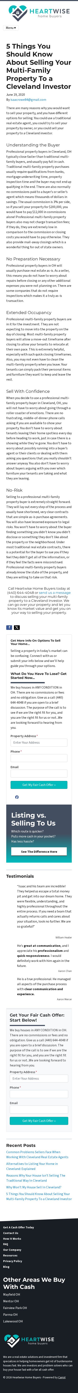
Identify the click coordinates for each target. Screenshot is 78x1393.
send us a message (55, 593)
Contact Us (10, 1233)
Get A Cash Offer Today (18, 1227)
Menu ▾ (11, 28)
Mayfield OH (11, 1294)
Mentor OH (11, 1301)
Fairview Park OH (15, 1308)
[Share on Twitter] (17, 627)
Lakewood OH (13, 1321)
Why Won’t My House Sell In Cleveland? (33, 1187)
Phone (16, 751)
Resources (10, 1255)
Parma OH (10, 1314)
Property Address (24, 736)
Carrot (62, 1377)
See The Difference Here (39, 851)
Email (15, 767)
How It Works (12, 1239)
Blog (6, 1267)
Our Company (12, 1250)
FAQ (5, 1244)
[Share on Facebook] (9, 627)
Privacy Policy (12, 1261)
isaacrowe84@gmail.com (28, 99)
